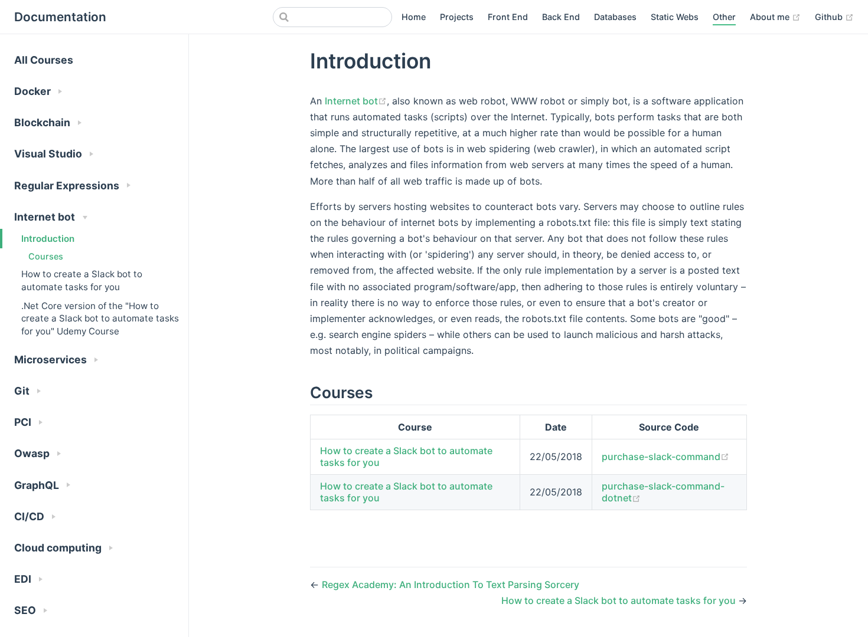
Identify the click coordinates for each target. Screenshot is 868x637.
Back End (561, 17)
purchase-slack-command (661, 456)
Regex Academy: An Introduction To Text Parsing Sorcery (450, 584)
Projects (457, 17)
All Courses (43, 60)
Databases (615, 17)
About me (771, 17)
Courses (45, 256)
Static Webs (675, 17)
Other (724, 17)
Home (414, 17)
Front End (508, 17)
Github (830, 17)
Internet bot (351, 101)
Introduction (47, 238)
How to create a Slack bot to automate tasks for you (81, 280)
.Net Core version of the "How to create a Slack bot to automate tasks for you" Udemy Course (100, 318)
